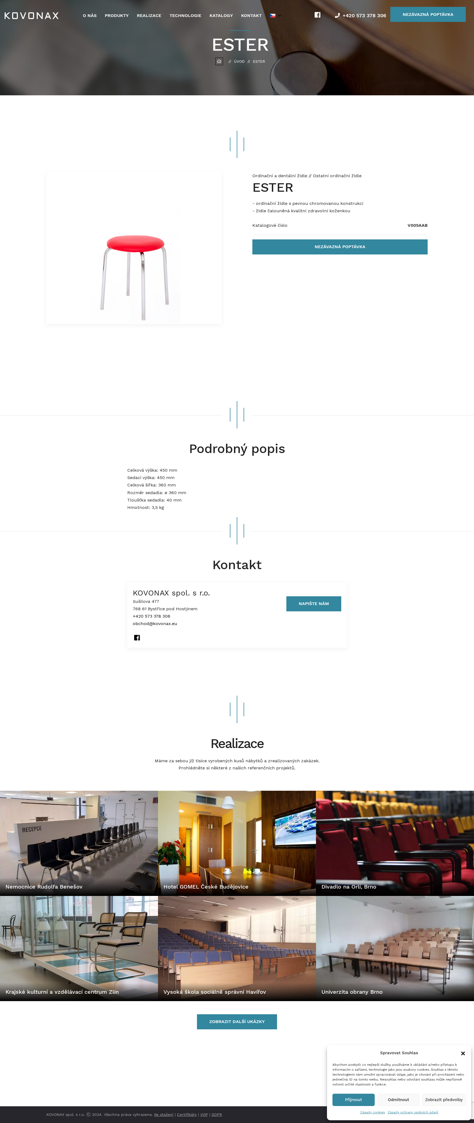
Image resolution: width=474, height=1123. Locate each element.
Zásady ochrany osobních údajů (413, 1112)
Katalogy (221, 15)
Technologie (185, 15)
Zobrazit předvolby (444, 1099)
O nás (90, 15)
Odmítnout (398, 1099)
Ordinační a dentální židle (280, 175)
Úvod (239, 61)
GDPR (216, 1114)
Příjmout (353, 1099)
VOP (204, 1114)
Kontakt (251, 15)
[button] (463, 1053)
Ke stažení (163, 1114)
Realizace (149, 15)
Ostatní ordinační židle (337, 175)
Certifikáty (187, 1114)
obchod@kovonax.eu (155, 623)
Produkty (117, 15)
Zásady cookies (372, 1112)
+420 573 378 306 (364, 15)
